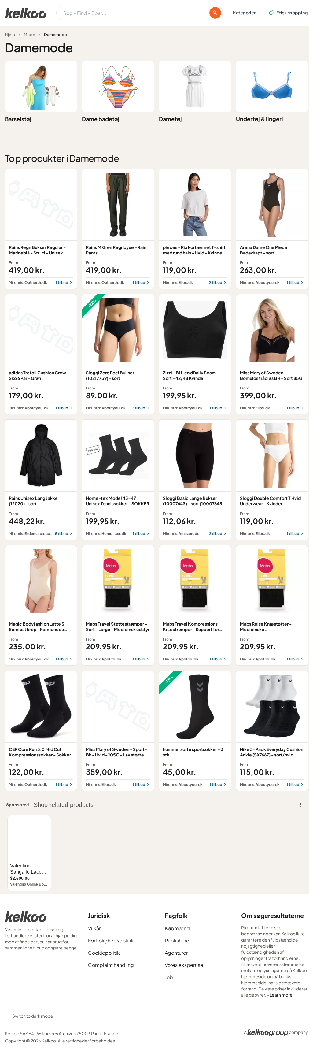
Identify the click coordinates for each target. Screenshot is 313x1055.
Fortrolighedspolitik (111, 940)
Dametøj (170, 118)
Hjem (10, 34)
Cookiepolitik (104, 952)
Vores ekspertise (184, 965)
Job (169, 977)
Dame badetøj (101, 118)
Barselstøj (18, 118)
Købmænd (177, 928)
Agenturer (176, 952)
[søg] (215, 13)
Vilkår (94, 928)
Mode (29, 34)
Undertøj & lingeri (259, 118)
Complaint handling (111, 965)
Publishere (177, 940)
